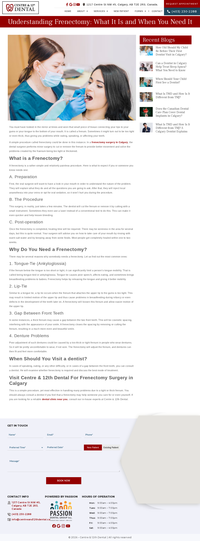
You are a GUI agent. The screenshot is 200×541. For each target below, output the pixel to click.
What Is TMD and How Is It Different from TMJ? (173, 95)
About (81, 11)
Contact (157, 11)
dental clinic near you (55, 399)
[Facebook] (54, 526)
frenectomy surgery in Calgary (110, 142)
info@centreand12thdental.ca (31, 519)
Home (68, 11)
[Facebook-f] (67, 4)
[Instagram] (74, 4)
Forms (139, 11)
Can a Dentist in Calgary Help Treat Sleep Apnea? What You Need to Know (171, 66)
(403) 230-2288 (21, 514)
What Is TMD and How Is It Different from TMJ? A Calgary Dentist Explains (173, 128)
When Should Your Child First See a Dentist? (171, 80)
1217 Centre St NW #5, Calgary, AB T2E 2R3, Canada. (122, 4)
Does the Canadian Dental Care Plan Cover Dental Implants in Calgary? (172, 112)
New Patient (121, 11)
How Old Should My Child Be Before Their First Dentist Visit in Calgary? (172, 51)
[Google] (71, 4)
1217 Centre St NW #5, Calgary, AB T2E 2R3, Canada (26, 505)
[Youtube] (78, 4)
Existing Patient (111, 447)
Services (99, 11)
